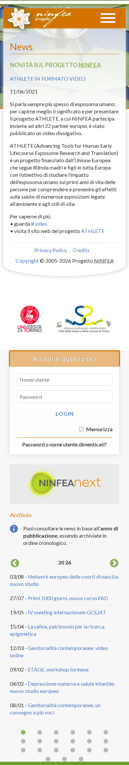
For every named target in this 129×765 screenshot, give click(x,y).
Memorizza (98, 429)
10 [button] (72, 741)
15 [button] (56, 750)
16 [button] (72, 750)
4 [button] (72, 732)
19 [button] (48, 759)
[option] (64, 638)
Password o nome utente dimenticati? (64, 444)
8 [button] (39, 741)
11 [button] (89, 741)
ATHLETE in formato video (48, 78)
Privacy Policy (50, 250)
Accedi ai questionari (64, 359)
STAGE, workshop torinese (58, 669)
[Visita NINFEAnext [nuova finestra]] (64, 495)
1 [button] (23, 732)
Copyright (27, 260)
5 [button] (89, 732)
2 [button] (39, 732)
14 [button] (39, 750)
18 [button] (106, 750)
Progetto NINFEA (39, 17)
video (41, 223)
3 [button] (56, 732)
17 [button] (89, 750)
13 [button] (23, 750)
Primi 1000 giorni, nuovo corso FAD (68, 598)
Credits (81, 250)
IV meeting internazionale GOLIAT (67, 612)
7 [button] (23, 741)
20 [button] (64, 759)
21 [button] (81, 759)
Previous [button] (15, 563)
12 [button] (106, 741)
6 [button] (106, 732)
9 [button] (56, 741)
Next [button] (114, 563)
